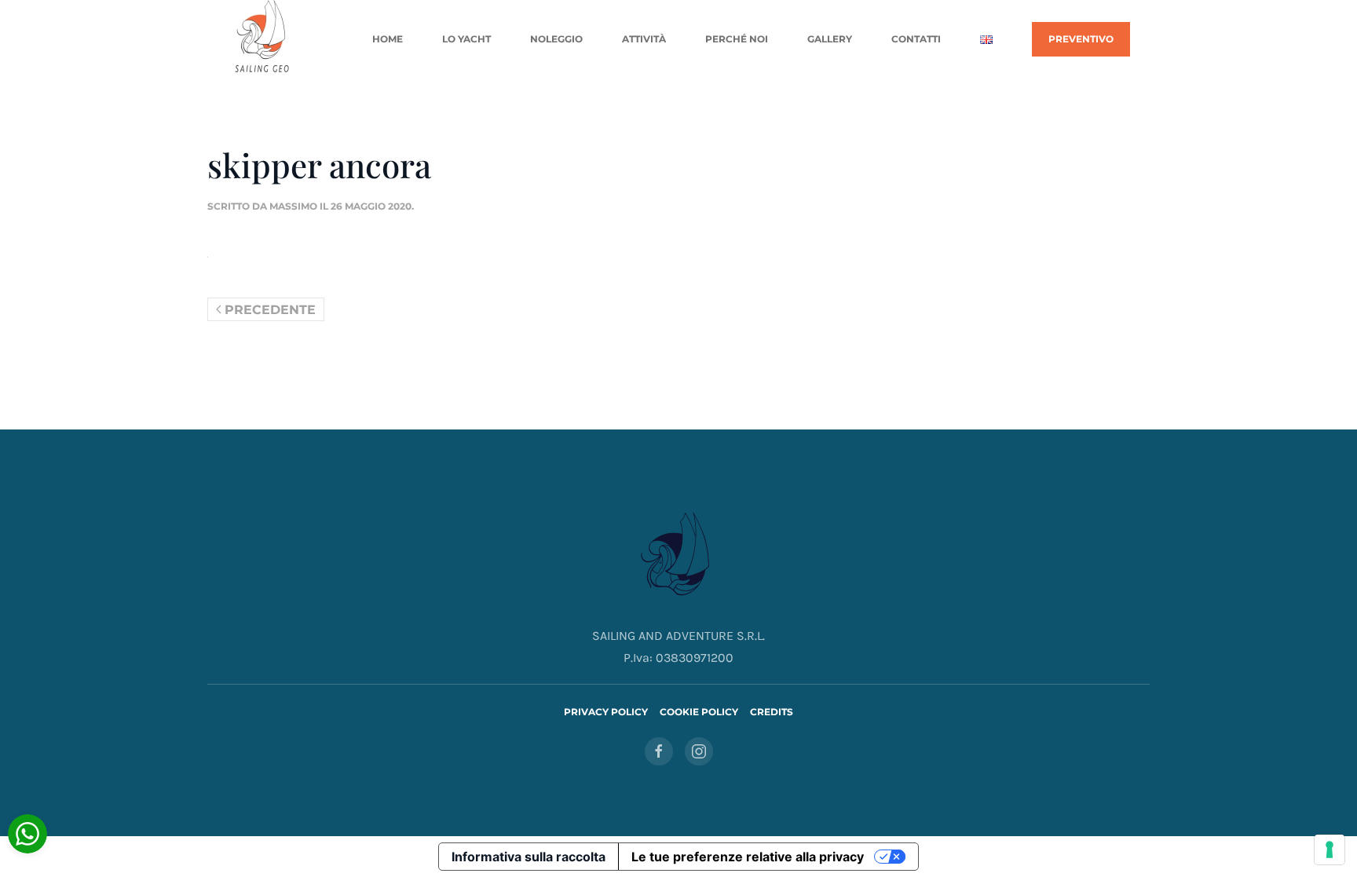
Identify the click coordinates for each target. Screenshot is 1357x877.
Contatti (916, 39)
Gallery (829, 39)
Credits (771, 712)
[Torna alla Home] (263, 39)
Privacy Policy (606, 712)
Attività (644, 39)
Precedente (270, 309)
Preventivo (1081, 39)
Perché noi (736, 39)
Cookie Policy (699, 712)
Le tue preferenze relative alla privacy (747, 856)
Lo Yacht (466, 39)
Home (387, 39)
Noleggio (556, 39)
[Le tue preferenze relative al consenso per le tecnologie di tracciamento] (1329, 849)
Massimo (293, 206)
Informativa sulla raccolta (528, 856)
